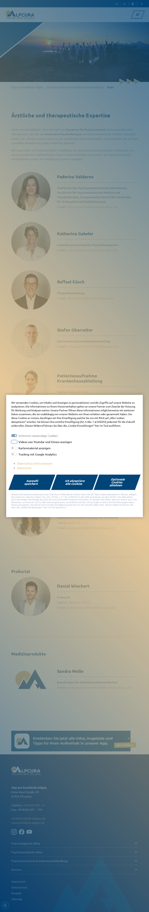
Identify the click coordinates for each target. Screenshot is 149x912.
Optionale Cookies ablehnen (117, 482)
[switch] (14, 441)
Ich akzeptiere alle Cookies (75, 482)
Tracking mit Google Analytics (38, 454)
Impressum (24, 468)
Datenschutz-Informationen (35, 463)
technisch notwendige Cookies (38, 435)
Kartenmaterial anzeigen (35, 448)
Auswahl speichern (31, 482)
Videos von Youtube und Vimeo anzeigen (45, 442)
